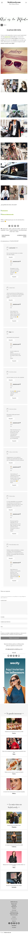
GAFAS (10, 228)
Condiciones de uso (14, 912)
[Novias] (14, 729)
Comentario (4, 600)
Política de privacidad (14, 913)
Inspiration (3, 230)
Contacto (14, 908)
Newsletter (14, 925)
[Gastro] (14, 770)
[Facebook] (11, 656)
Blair (10, 332)
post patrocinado (23, 230)
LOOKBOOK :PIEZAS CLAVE (21, 236)
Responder (11, 257)
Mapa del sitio (14, 906)
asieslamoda (16, 261)
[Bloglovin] (16, 656)
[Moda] (14, 749)
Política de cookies (14, 914)
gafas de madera (16, 228)
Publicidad (14, 905)
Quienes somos (14, 903)
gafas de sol (7, 36)
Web (2, 626)
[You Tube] (19, 923)
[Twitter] (8, 656)
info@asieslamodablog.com (14, 649)
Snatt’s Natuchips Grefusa (6, 235)
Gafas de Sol (24, 228)
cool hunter (12, 247)
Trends (16, 231)
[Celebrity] (14, 842)
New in (7, 230)
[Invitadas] (14, 883)
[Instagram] (19, 656)
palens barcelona (14, 230)
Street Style (12, 231)
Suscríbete (14, 927)
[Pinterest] (14, 656)
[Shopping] (14, 823)
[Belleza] (14, 789)
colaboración (5, 228)
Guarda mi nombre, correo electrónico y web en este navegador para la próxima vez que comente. (13, 634)
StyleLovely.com (14, 2)
